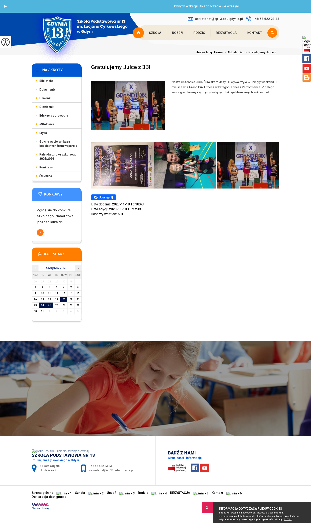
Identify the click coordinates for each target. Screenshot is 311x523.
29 (78, 305)
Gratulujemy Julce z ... (262, 52)
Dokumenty (47, 89)
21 (70, 299)
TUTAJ (288, 519)
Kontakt (254, 33)
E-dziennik (46, 107)
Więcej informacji (40, 232)
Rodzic (199, 33)
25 (49, 305)
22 (78, 299)
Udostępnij (106, 197)
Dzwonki (45, 98)
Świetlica (45, 176)
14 (70, 293)
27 (63, 305)
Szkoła (155, 33)
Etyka (43, 133)
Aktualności (234, 52)
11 (49, 293)
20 (63, 299)
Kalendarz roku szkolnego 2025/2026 (58, 156)
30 (35, 311)
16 (35, 299)
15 (78, 293)
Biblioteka (46, 81)
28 (70, 305)
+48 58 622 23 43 (266, 19)
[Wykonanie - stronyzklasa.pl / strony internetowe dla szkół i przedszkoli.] (40, 506)
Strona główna (139, 32)
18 (49, 299)
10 (42, 293)
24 (42, 305)
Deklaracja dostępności (49, 496)
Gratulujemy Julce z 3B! (120, 67)
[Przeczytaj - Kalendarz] (63, 255)
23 (35, 305)
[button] (5, 6)
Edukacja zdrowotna (53, 115)
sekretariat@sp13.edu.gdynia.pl (219, 19)
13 (63, 293)
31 (42, 311)
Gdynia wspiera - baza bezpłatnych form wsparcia (58, 143)
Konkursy (46, 167)
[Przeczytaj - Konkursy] (63, 195)
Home (218, 52)
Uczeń (177, 33)
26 (56, 305)
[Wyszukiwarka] (273, 32)
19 (56, 299)
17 (42, 299)
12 (56, 293)
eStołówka (46, 124)
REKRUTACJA (226, 33)
